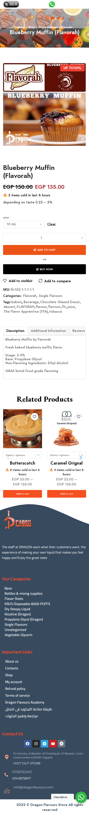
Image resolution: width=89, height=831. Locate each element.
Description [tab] (15, 330)
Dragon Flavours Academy (24, 702)
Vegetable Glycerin (18, 635)
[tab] (15, 331)
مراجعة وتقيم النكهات (21, 716)
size (6, 217)
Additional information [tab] (48, 330)
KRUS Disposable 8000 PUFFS (27, 603)
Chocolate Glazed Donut (60, 302)
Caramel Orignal (67, 463)
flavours (54, 307)
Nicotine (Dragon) (18, 614)
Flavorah (29, 295)
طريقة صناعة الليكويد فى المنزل (28, 709)
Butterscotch (22, 463)
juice (71, 307)
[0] (33, 18)
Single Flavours (50, 295)
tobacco (55, 311)
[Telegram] (44, 743)
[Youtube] (52, 18)
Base (8, 588)
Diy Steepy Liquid (17, 609)
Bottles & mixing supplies (24, 593)
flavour (41, 307)
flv (64, 307)
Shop (9, 675)
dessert (9, 307)
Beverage (31, 302)
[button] (81, 457)
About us (11, 661)
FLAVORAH (25, 307)
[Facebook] (41, 18)
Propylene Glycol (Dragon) (24, 619)
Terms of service (17, 695)
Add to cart (46, 250)
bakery (16, 302)
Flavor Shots (14, 598)
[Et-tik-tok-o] (61, 743)
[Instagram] (47, 18)
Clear (51, 224)
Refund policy (15, 688)
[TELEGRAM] (58, 18)
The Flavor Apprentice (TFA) (26, 311)
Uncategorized (15, 629)
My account (13, 681)
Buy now (46, 269)
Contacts (11, 668)
